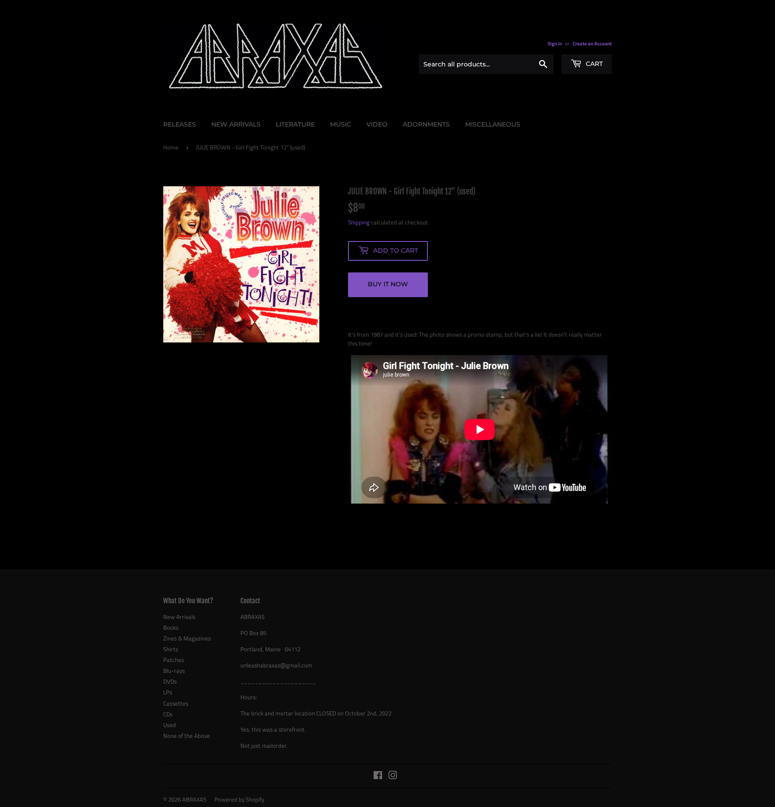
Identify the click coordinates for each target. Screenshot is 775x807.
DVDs (170, 681)
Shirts (170, 649)
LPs (167, 692)
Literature (295, 124)
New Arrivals (236, 124)
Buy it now (388, 284)
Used (169, 724)
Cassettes (175, 703)
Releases (179, 124)
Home (171, 147)
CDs (168, 714)
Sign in (555, 43)
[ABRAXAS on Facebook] (378, 776)
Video (377, 124)
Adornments (426, 124)
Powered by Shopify (239, 799)
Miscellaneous (492, 124)
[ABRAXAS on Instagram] (392, 776)
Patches (173, 659)
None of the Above (186, 735)
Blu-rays (174, 670)
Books (171, 627)
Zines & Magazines (187, 638)
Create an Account (592, 43)
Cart (593, 64)
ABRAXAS (194, 799)
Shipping (359, 222)
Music (340, 124)
